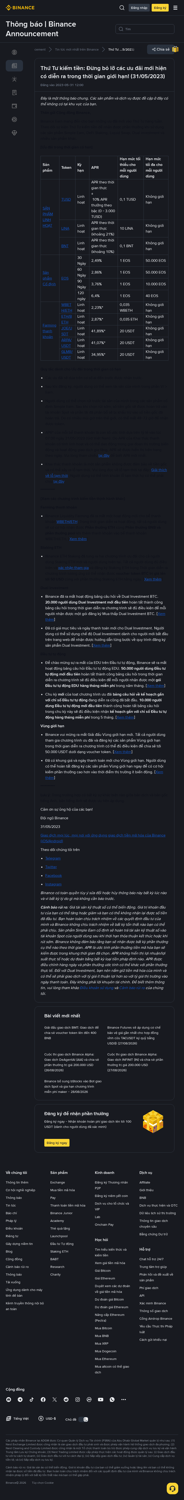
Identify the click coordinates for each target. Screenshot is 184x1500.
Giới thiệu (146, 1190)
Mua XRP (101, 1343)
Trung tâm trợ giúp (153, 1267)
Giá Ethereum (105, 1278)
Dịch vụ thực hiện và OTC (158, 1205)
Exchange (57, 1182)
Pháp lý (11, 1221)
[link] (14, 52)
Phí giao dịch (148, 1288)
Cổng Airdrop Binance (155, 1318)
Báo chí (11, 1213)
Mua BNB (102, 1336)
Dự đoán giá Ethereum (111, 1307)
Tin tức (11, 1205)
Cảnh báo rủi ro (17, 1267)
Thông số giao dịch (153, 1311)
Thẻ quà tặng (60, 1228)
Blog (9, 1251)
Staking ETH (59, 1251)
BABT (54, 1259)
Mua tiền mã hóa (62, 1190)
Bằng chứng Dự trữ (153, 1234)
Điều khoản (14, 1228)
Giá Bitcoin (103, 1270)
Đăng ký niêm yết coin (111, 1196)
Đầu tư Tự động (62, 1244)
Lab (97, 1217)
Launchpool (59, 1236)
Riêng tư (12, 1236)
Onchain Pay (104, 1224)
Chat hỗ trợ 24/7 (151, 1259)
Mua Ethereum (105, 1359)
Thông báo (14, 1197)
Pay (53, 1197)
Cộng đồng (14, 1259)
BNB (142, 1197)
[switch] (83, 1419)
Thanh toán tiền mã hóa (67, 1205)
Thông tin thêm (17, 1182)
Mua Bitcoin (103, 1328)
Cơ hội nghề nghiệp (20, 1190)
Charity (55, 1274)
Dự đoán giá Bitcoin (109, 1299)
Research (57, 1267)
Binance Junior (61, 1213)
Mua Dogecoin (105, 1351)
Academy (57, 1221)
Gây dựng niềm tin (19, 1244)
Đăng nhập (139, 8)
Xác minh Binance (152, 1303)
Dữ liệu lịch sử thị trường (157, 1213)
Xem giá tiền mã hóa (110, 1263)
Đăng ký (160, 8)
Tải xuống (13, 1282)
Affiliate (144, 1182)
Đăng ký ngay (57, 1143)
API (141, 1295)
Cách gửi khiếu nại (153, 1339)
